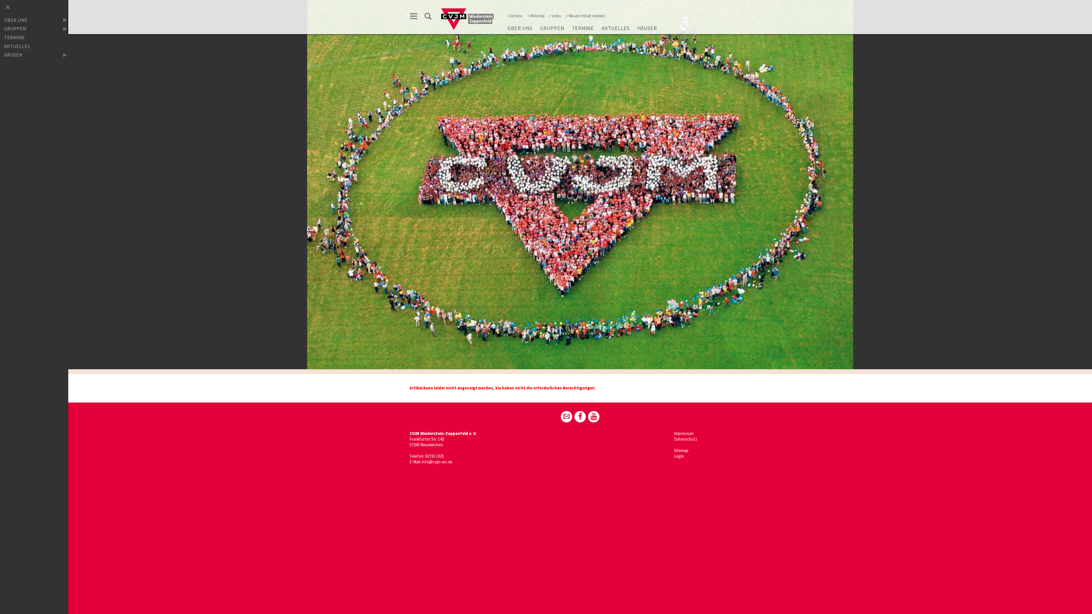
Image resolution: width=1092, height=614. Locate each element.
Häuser (647, 28)
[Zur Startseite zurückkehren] (468, 10)
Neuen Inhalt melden (586, 16)
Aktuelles (615, 28)
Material (537, 16)
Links (556, 16)
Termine (583, 28)
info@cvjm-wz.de (437, 462)
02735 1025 (434, 456)
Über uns (519, 28)
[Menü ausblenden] (7, 7)
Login (679, 456)
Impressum (684, 434)
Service (516, 16)
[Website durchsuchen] (428, 17)
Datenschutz (685, 439)
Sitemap (681, 451)
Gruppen (552, 28)
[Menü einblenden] (414, 17)
